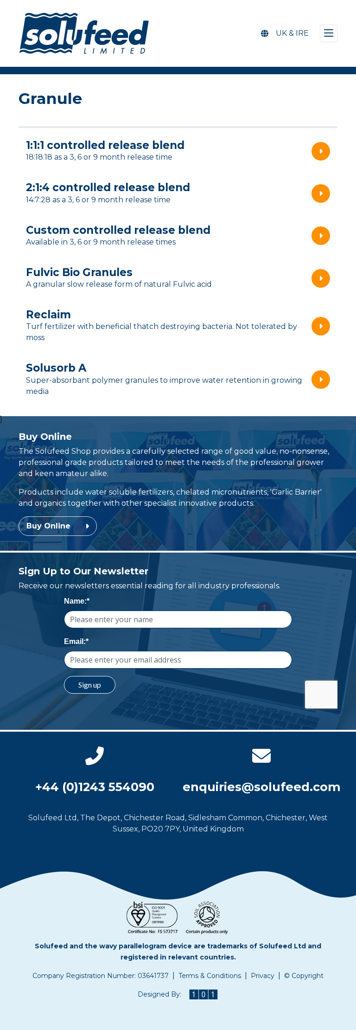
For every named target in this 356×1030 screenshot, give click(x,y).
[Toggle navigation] (328, 33)
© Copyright (304, 976)
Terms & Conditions (209, 976)
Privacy (262, 976)
